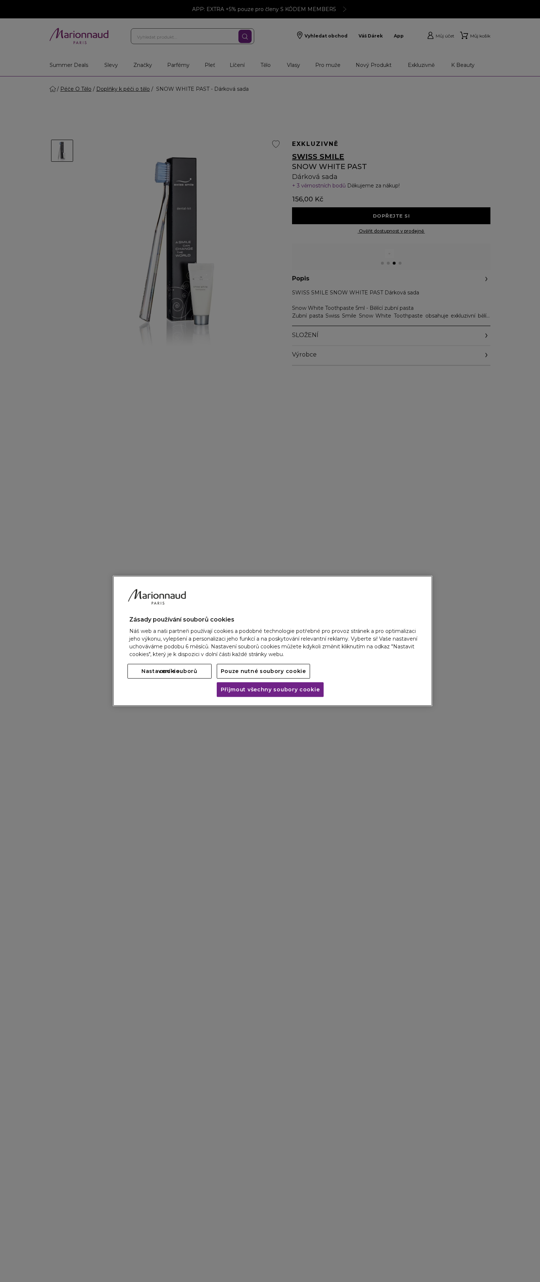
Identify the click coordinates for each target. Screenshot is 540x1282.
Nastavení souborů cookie (169, 671)
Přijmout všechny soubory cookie (270, 690)
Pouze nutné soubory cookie (263, 671)
